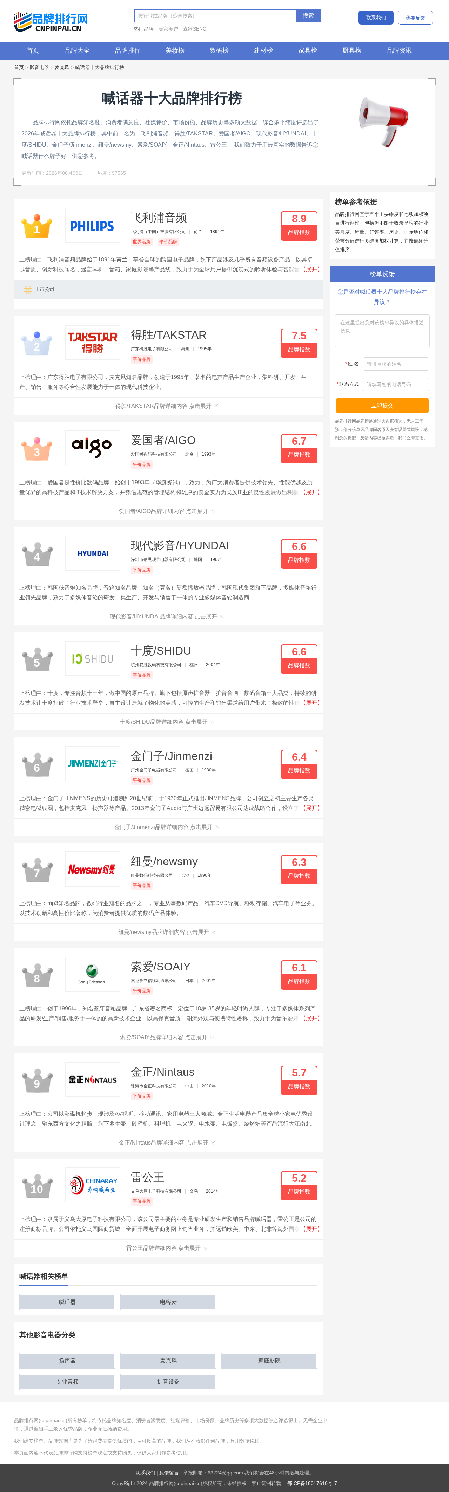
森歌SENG (195, 29)
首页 (33, 50)
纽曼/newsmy (164, 861)
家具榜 (307, 50)
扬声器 (67, 1361)
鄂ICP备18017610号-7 (312, 1483)
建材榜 (263, 50)
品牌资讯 (399, 50)
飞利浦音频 (159, 217)
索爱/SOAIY (160, 966)
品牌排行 (127, 50)
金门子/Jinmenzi (171, 756)
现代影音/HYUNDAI (180, 545)
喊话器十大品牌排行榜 (99, 67)
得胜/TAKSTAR (169, 335)
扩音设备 (168, 1382)
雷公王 (148, 1177)
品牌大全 (77, 50)
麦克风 (62, 67)
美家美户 (168, 29)
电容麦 (168, 1302)
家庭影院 (269, 1361)
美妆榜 (175, 50)
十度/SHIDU (161, 650)
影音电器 (39, 67)
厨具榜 (351, 50)
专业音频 (67, 1382)
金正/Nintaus (163, 1072)
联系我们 (376, 17)
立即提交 (382, 406)
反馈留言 (169, 1473)
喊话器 (67, 1302)
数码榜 (219, 50)
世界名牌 (142, 241)
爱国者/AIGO (163, 440)
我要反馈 (415, 18)
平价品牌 (168, 241)
